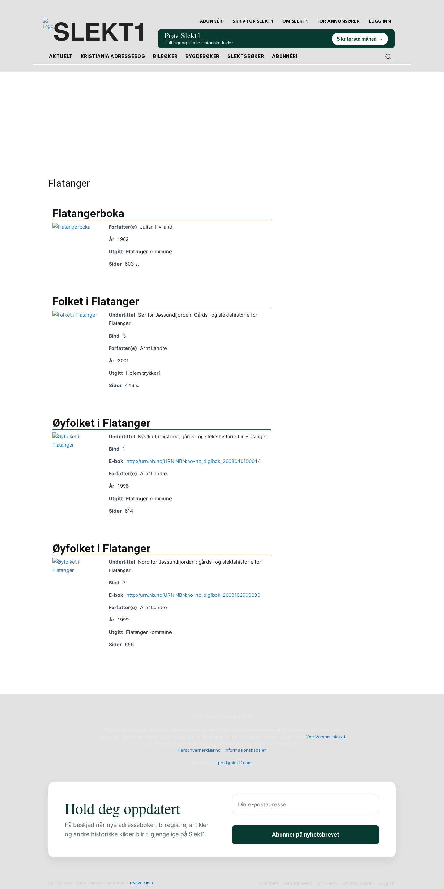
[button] (388, 56)
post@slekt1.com (235, 762)
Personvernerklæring (199, 750)
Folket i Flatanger (95, 301)
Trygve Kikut (141, 883)
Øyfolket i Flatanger (101, 422)
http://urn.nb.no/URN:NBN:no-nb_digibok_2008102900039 (193, 595)
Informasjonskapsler (245, 750)
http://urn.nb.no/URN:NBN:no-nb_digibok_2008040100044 (193, 461)
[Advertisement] (222, 117)
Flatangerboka (88, 213)
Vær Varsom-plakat (325, 736)
